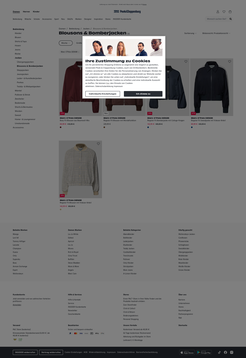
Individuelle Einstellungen (102, 94)
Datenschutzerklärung (104, 86)
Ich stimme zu (143, 94)
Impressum (118, 86)
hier (108, 83)
